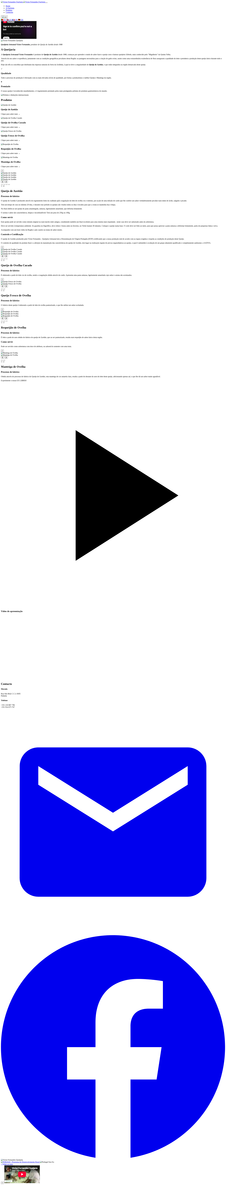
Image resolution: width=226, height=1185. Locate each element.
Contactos (9, 12)
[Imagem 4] (9, 184)
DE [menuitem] (20, 20)
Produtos (9, 10)
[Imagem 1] (2, 184)
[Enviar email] (113, 933)
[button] (113, 109)
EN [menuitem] (9, 20)
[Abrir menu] (47, 2)
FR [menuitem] (15, 20)
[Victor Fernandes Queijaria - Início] (23, 2)
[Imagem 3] (7, 184)
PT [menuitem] (3, 20)
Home (8, 6)
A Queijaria (10, 8)
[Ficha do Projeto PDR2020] (20, 1162)
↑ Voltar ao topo (7, 1164)
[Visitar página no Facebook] (113, 1158)
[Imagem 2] (4, 184)
